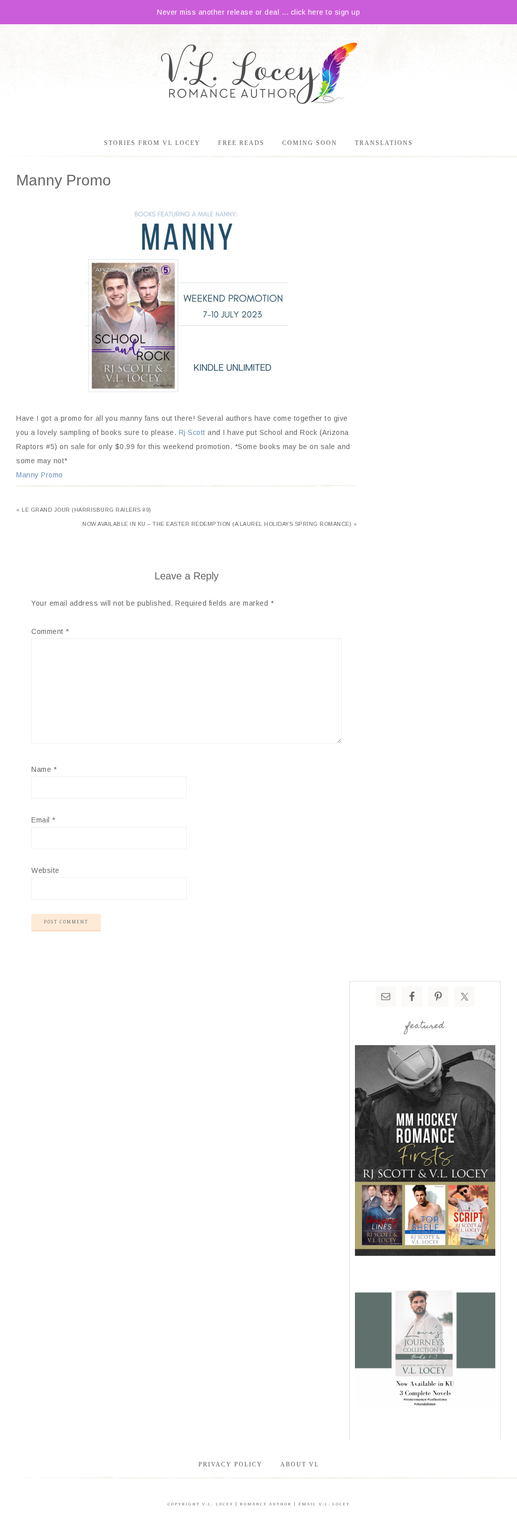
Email (43, 820)
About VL (299, 1464)
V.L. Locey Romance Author (258, 74)
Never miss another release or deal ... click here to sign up (258, 12)
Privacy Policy (230, 1464)
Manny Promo (39, 475)
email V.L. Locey (324, 1504)
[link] (192, 432)
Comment (50, 631)
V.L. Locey (217, 1504)
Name (44, 769)
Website (45, 870)
